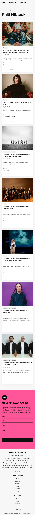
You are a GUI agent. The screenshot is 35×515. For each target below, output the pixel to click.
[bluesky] (19, 471)
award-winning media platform (12, 458)
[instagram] (17, 471)
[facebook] (15, 471)
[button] (4, 2)
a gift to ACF (28, 467)
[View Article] (17, 47)
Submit (17, 440)
